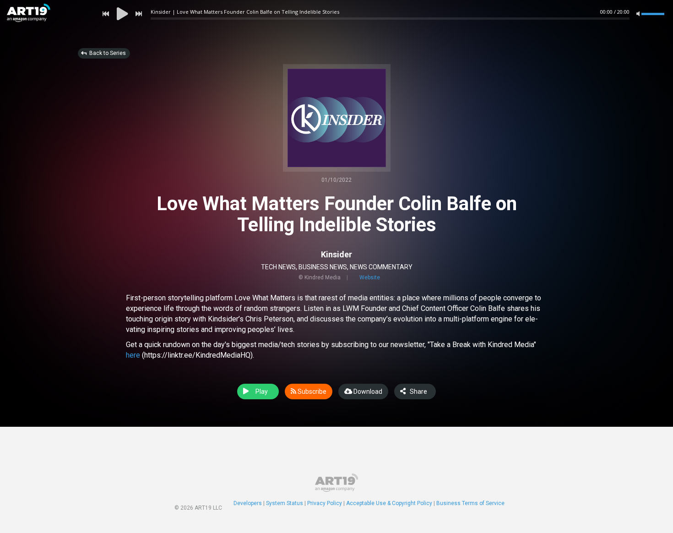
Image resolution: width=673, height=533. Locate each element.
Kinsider (336, 254)
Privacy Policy (324, 503)
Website (369, 277)
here (133, 355)
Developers (247, 503)
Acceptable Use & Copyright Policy (389, 503)
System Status (284, 503)
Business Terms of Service (470, 503)
